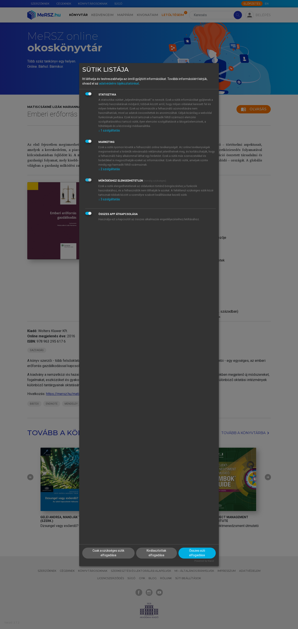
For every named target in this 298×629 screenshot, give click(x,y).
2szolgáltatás (109, 169)
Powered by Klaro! (204, 561)
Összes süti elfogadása (197, 553)
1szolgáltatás (109, 130)
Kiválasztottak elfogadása (156, 553)
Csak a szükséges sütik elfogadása (108, 553)
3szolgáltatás (109, 199)
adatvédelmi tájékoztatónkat (119, 83)
